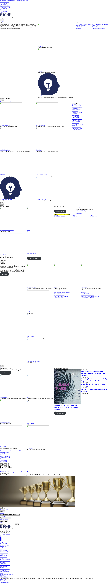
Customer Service (76, 116)
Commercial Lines (96, 26)
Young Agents (30, 336)
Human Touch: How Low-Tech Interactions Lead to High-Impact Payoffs (66, 407)
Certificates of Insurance (77, 112)
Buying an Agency (76, 109)
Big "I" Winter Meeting (59, 295)
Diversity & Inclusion (41, 199)
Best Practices (75, 108)
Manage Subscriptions (5, 422)
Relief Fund (84, 287)
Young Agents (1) (4, 519)
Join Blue (78, 207)
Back (2, 20)
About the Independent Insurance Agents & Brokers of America (15, 0)
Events (55, 287)
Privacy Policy (3, 579)
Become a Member (4, 2)
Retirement (2, 174)
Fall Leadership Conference (60, 291)
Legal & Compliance (5, 150)
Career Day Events (85, 291)
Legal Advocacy (4, 547)
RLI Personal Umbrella (59, 216)
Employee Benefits (76, 120)
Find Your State (3, 11)
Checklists (74, 113)
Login (1, 12)
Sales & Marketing (40, 125)
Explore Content (41, 46)
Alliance (2, 567)
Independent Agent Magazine (98, 28)
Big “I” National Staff (5, 6)
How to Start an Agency (41, 174)
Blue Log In (79, 213)
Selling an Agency (76, 129)
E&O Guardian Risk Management (100, 24)
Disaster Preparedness (77, 119)
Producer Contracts (76, 127)
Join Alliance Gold (80, 210)
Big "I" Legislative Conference (61, 296)
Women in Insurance (59, 293)
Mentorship (78, 28)
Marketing (2, 562)
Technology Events (58, 297)
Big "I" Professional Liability (7, 230)
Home (1, 469)
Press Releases (30, 423)
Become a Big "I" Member (87, 297)
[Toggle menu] (5, 464)
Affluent (56, 215)
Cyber (28, 230)
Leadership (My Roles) (5, 7)
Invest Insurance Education (87, 295)
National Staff (3, 546)
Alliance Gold (3, 570)
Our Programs (3, 3)
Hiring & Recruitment (5, 125)
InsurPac (29, 311)
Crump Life (74, 216)
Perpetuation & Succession (78, 124)
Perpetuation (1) (3, 516)
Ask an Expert (41, 95)
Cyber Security (75, 117)
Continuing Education (81, 25)
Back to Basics (79, 26)
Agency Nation (3, 397)
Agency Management (5, 101)
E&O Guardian (75, 123)
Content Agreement (4, 582)
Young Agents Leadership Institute (62, 292)
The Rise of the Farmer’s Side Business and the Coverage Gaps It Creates (94, 374)
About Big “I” (3, 543)
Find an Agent (3, 10)
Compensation (75, 115)
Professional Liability (77, 128)
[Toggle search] (2, 464)
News (1, 367)
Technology (39, 150)
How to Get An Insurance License (83, 24)
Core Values (3, 4)
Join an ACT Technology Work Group (90, 296)
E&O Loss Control (76, 121)
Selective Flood (93, 216)
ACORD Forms (75, 104)
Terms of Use (3, 581)
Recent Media (3, 446)
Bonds (73, 215)
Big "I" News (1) (4, 522)
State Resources (3, 8)
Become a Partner (4, 553)
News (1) (2, 513)
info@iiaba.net (6, 534)
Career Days (75, 111)
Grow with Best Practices (6, 199)
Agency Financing (76, 105)
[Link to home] (5, 15)
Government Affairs (31, 287)
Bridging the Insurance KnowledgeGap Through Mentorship (94, 380)
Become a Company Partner (33, 361)
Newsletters (29, 448)
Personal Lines (95, 25)
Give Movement (85, 293)
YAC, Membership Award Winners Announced (17, 472)
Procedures (74, 125)
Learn (1, 21)
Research (29, 397)
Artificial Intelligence (77, 107)
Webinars (40, 71)
